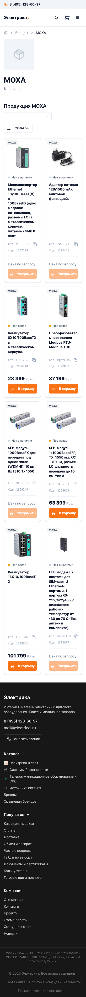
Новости (10, 933)
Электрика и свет (24, 763)
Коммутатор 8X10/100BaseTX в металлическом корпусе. (22, 342)
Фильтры (22, 128)
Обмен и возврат (18, 844)
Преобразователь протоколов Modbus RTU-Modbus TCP (63, 340)
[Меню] (77, 17)
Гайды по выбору (18, 857)
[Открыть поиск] (56, 17)
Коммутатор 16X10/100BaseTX (22, 577)
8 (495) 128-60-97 (21, 721)
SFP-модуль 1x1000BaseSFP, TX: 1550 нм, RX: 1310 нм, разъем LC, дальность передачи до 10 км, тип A (62, 462)
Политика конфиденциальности (55, 982)
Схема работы (15, 920)
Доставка (12, 837)
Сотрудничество (17, 927)
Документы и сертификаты (26, 864)
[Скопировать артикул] (34, 244)
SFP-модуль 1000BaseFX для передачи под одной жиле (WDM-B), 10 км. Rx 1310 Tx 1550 (22, 459)
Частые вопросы (18, 850)
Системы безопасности (29, 769)
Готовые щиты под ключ (23, 877)
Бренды (21, 33)
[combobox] (28, 116)
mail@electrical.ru (20, 727)
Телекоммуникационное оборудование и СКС (43, 778)
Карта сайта (15, 982)
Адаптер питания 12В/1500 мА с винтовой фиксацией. (63, 192)
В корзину (26, 389)
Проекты (11, 913)
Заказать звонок (26, 739)
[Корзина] (67, 17)
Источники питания (25, 788)
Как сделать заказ (19, 823)
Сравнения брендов (20, 801)
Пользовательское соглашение (43, 991)
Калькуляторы (15, 871)
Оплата (10, 830)
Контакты (11, 906)
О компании (13, 900)
